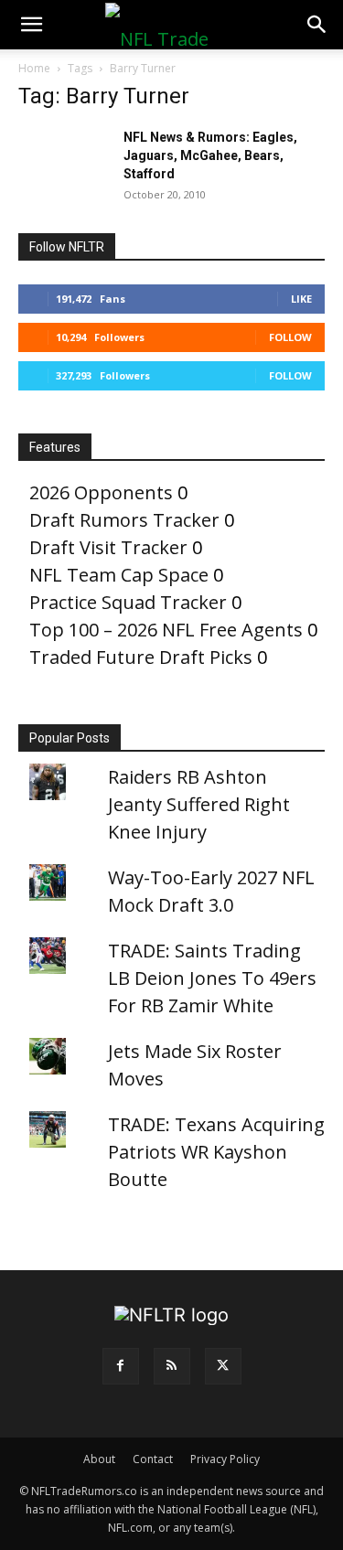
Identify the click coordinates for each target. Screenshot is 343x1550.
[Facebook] (120, 1366)
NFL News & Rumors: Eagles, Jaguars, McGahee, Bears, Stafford (210, 155)
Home (34, 68)
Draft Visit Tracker (108, 547)
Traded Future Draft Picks (140, 657)
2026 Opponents (101, 492)
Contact (153, 1459)
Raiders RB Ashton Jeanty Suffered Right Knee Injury (199, 804)
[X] (223, 1366)
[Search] (317, 24)
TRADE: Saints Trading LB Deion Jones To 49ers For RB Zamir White (212, 978)
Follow (290, 337)
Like (301, 298)
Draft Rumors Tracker (124, 520)
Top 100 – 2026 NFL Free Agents (166, 629)
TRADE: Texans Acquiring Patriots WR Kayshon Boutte (216, 1152)
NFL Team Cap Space (119, 574)
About (99, 1459)
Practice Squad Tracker (128, 602)
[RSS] (172, 1366)
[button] (31, 24)
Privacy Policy (225, 1459)
